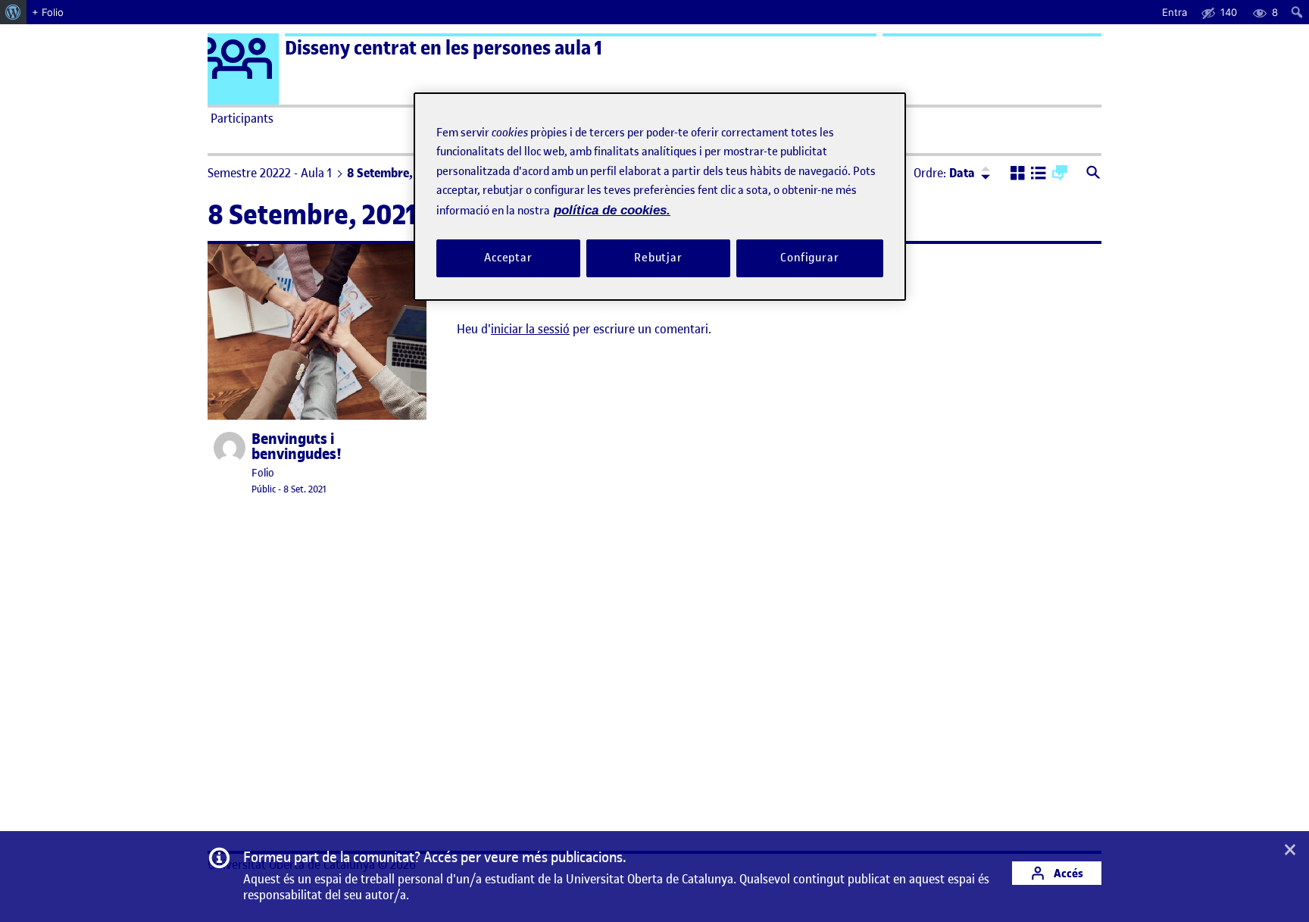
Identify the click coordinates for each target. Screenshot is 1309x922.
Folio (262, 473)
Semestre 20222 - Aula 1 (270, 172)
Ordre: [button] (944, 172)
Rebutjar (658, 257)
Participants (242, 118)
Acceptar (508, 257)
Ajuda (826, 118)
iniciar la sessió (530, 328)
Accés (1067, 873)
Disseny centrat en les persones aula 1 (443, 48)
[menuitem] (13, 12)
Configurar (809, 257)
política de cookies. (612, 210)
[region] (660, 196)
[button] (1018, 174)
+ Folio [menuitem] (48, 12)
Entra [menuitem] (1174, 12)
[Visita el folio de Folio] (229, 448)
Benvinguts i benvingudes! (296, 447)
